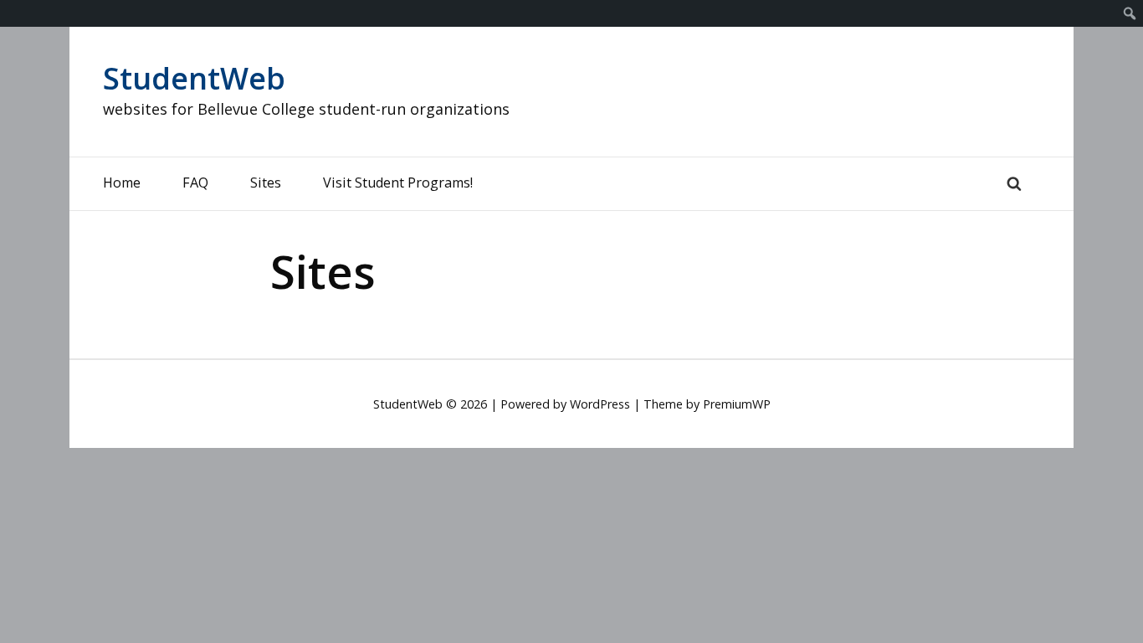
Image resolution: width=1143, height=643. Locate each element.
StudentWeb (194, 78)
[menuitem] (1130, 13)
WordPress (600, 404)
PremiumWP (737, 404)
